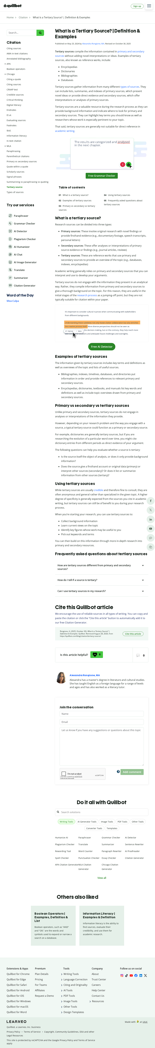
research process (87, 295)
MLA (9, 146)
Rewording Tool (63, 851)
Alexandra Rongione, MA (93, 43)
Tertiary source (14, 187)
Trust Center (99, 979)
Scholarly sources (15, 171)
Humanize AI (61, 837)
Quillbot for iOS (15, 995)
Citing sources (14, 48)
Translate (83, 844)
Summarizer (108, 844)
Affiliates (40, 990)
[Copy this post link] (151, 547)
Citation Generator (134, 858)
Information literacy (17, 135)
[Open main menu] (149, 6)
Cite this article (133, 633)
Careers (96, 985)
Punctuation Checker (88, 858)
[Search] (40, 33)
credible (98, 490)
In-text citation (14, 140)
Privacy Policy (13, 1031)
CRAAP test (12, 89)
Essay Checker (109, 858)
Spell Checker (62, 858)
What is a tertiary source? (75, 195)
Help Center (98, 990)
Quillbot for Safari (17, 985)
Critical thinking (15, 99)
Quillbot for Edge (16, 979)
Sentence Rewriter (134, 844)
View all (101, 878)
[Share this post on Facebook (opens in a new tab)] (151, 501)
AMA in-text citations (17, 53)
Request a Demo (44, 995)
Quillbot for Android (18, 990)
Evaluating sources (16, 120)
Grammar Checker (111, 837)
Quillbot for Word (17, 1012)
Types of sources (15, 192)
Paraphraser (84, 837)
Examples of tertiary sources (77, 200)
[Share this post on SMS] (151, 538)
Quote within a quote (17, 166)
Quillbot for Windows (19, 1001)
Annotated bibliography (19, 58)
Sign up (137, 6)
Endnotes (11, 110)
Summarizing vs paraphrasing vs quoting (27, 181)
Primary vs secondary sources (22, 161)
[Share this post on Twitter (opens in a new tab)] (151, 510)
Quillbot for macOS (17, 1006)
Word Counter (85, 851)
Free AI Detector (101, 346)
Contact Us (98, 995)
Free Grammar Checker (101, 175)
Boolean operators (16, 69)
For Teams (41, 985)
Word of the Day (20, 295)
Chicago (11, 74)
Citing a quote (14, 79)
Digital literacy (14, 105)
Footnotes (11, 125)
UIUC (145, 1021)
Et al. (9, 115)
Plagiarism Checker (64, 844)
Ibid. (9, 130)
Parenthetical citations (18, 156)
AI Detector (130, 837)
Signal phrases (14, 176)
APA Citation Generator (66, 864)
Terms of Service (32, 1031)
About (95, 974)
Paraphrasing (13, 151)
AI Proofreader (132, 851)
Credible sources (15, 94)
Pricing (39, 979)
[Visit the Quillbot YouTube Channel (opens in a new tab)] (151, 528)
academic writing (64, 131)
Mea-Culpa (13, 301)
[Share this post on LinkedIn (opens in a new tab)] (151, 519)
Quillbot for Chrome (18, 974)
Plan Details (41, 974)
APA (9, 63)
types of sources (129, 86)
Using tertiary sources (119, 195)
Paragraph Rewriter (112, 851)
